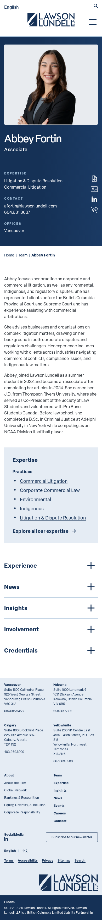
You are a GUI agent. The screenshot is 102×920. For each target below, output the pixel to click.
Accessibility (28, 860)
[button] (96, 6)
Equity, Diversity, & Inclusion (25, 805)
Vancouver (12, 684)
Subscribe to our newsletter (72, 837)
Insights (60, 790)
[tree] (51, 608)
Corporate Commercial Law (50, 490)
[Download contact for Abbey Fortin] (94, 189)
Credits (9, 902)
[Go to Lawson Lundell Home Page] (51, 19)
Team (22, 255)
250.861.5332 (62, 711)
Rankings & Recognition (21, 797)
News (58, 798)
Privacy (47, 860)
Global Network (15, 790)
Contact (60, 821)
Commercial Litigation (25, 187)
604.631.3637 (17, 212)
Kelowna (59, 684)
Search (80, 860)
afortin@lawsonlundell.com (30, 206)
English (11, 7)
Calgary (10, 725)
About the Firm (15, 783)
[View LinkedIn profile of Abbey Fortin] (94, 199)
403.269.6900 (14, 751)
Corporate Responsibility (22, 812)
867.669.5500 (63, 761)
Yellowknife (62, 725)
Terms (9, 860)
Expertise (61, 783)
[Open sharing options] (94, 210)
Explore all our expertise (41, 531)
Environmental (35, 499)
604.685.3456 (14, 711)
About (9, 775)
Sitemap (64, 860)
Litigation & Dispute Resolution (33, 181)
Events (59, 805)
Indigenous (32, 508)
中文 (25, 850)
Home (9, 255)
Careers (60, 813)
